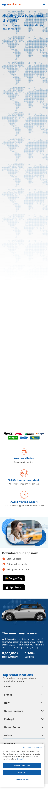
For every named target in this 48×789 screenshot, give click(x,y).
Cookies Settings (22, 779)
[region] (22, 765)
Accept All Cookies (22, 765)
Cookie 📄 (20, 759)
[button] (44, 4)
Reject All (22, 772)
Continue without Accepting (32, 747)
